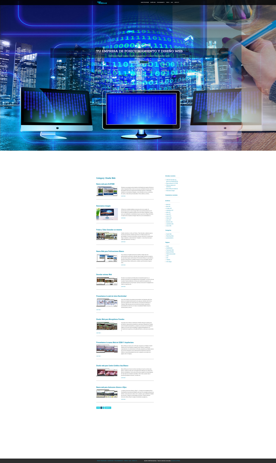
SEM (167, 256)
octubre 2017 (169, 208)
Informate (144, 62)
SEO (167, 257)
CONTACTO (176, 2)
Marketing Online (170, 236)
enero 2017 (168, 220)
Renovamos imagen (103, 206)
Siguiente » (108, 407)
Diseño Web (168, 234)
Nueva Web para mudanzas (172, 188)
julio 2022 (168, 204)
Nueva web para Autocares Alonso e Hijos (111, 387)
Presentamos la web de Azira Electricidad (111, 296)
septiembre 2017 (169, 210)
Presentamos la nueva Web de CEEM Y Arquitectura (115, 342)
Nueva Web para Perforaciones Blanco (110, 251)
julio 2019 (168, 206)
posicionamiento (169, 238)
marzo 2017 (168, 216)
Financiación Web (170, 250)
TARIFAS (167, 2)
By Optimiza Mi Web (175, 460)
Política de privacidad (170, 254)
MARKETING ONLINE (145, 2)
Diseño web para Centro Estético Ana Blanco (112, 366)
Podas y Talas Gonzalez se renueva (109, 230)
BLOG (172, 2)
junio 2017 (168, 212)
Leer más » (123, 196)
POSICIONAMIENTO (161, 2)
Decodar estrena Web (104, 274)
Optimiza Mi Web (170, 252)
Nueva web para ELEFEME (105, 184)
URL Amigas (169, 261)
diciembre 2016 (169, 222)
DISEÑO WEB (153, 2)
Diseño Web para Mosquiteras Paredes (110, 319)
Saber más (133, 62)
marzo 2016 (168, 225)
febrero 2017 (169, 218)
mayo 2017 (168, 214)
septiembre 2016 (169, 224)
